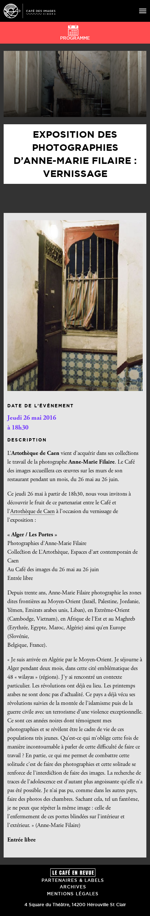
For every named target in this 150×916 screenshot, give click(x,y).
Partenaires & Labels (73, 880)
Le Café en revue (72, 872)
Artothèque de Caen (32, 512)
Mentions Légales (73, 893)
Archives (73, 886)
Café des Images (29, 11)
